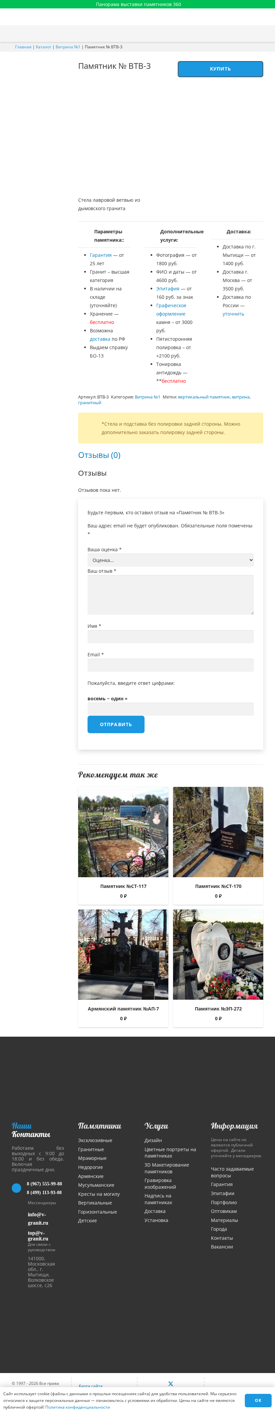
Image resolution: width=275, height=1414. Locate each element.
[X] (170, 1384)
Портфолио (224, 1202)
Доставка (155, 1211)
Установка (156, 1220)
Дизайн (153, 1140)
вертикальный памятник (204, 397)
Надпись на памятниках (158, 1199)
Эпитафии (222, 1193)
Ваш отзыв (102, 571)
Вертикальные (95, 1202)
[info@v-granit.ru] (20, 1219)
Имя (94, 626)
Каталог (43, 47)
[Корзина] (252, 33)
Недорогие (90, 1167)
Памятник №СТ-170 (218, 886)
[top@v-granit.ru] (20, 1234)
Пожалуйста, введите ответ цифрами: (131, 683)
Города (219, 1229)
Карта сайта (91, 1386)
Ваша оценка (105, 549)
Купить (220, 68)
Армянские (91, 1176)
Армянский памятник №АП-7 (123, 1008)
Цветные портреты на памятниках (170, 1152)
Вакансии (222, 1246)
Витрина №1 (68, 47)
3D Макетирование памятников (167, 1168)
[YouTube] (185, 1384)
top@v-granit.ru (38, 1235)
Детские (87, 1220)
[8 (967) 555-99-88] (19, 1188)
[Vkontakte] (156, 1384)
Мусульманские (96, 1185)
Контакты (222, 1238)
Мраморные (92, 1158)
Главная (23, 47)
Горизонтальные (97, 1212)
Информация (234, 1126)
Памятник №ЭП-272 (218, 1008)
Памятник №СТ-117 (123, 886)
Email (96, 654)
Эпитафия (167, 288)
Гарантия (101, 255)
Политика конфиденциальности (77, 1407)
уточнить (233, 314)
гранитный (89, 403)
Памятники (99, 1126)
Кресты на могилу (99, 1194)
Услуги (156, 1126)
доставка (100, 339)
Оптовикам (224, 1211)
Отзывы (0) (99, 454)
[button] (266, 34)
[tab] (99, 455)
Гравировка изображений (160, 1183)
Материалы (224, 1220)
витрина (241, 397)
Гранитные (91, 1149)
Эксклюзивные (95, 1140)
